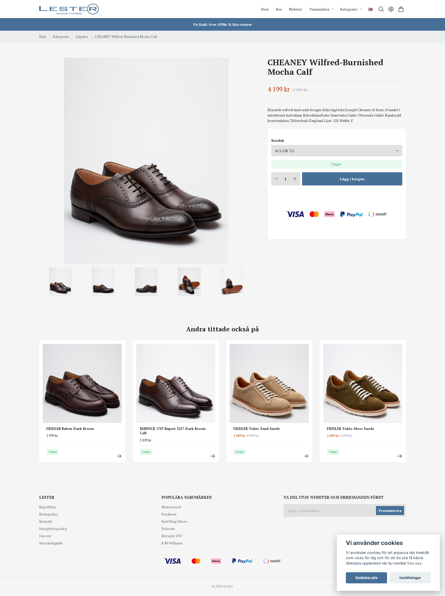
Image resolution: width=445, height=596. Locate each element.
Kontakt (45, 521)
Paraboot (169, 514)
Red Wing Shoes (174, 521)
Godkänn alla (366, 578)
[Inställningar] (391, 9)
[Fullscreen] (146, 161)
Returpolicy (48, 514)
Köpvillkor (47, 506)
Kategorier (61, 36)
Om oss (45, 535)
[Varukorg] (401, 9)
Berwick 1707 (171, 535)
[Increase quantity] (295, 179)
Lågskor (82, 36)
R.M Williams (172, 543)
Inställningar (410, 578)
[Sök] (381, 9)
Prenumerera (390, 510)
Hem (42, 36)
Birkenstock (171, 506)
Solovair (168, 528)
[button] (245, 162)
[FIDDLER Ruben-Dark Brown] (119, 456)
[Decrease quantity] (276, 179)
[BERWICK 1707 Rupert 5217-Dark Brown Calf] (212, 456)
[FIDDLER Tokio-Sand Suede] (306, 456)
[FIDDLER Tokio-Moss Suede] (399, 456)
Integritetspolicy (53, 528)
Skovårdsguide (51, 543)
